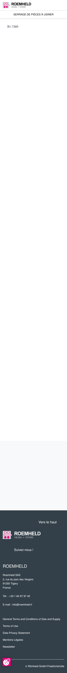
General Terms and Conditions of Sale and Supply (31, 619)
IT (37, 150)
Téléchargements (42, 498)
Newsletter (9, 646)
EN (22, 150)
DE (14, 150)
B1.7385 (12, 26)
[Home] (17, 5)
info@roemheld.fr (22, 604)
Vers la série (38, 210)
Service (54, 475)
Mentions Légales (13, 640)
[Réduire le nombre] (45, 235)
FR (6, 150)
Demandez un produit (38, 245)
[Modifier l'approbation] (7, 662)
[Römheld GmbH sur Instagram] (61, 550)
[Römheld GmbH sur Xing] (55, 550)
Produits (53, 453)
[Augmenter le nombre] (62, 235)
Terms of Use (10, 626)
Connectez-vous (20, 184)
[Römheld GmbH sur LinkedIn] (48, 550)
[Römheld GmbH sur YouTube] (41, 550)
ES (29, 150)
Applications (48, 464)
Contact (54, 487)
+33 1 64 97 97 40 (19, 596)
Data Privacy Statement (16, 633)
